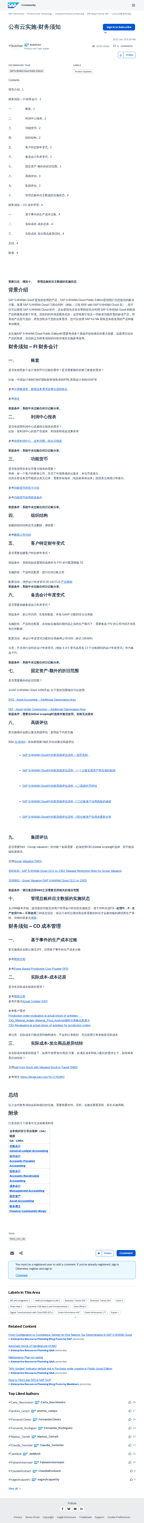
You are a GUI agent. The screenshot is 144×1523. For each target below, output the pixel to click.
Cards (118, 1300)
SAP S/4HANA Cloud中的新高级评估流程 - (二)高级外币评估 (59, 785)
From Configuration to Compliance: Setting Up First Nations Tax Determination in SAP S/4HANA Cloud (70, 1334)
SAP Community (16, 14)
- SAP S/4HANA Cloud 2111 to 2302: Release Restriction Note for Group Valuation (71, 870)
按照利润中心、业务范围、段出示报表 (38, 440)
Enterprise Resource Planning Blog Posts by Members (45, 1384)
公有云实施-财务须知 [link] (121, 14)
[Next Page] (74, 1317)
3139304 (19, 741)
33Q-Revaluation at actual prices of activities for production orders (49, 1025)
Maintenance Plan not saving (25, 1357)
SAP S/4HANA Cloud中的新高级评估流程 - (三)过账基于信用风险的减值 (66, 801)
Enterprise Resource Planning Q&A (33, 1350)
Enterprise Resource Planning (69, 14)
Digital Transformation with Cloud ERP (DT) (31, 1312)
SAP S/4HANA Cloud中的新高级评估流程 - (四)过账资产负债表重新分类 (66, 816)
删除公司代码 (22, 534)
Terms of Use (32, 1517)
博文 (17, 398)
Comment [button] (126, 1253)
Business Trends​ (98, 1300)
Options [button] (105, 33)
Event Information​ (93, 1312)
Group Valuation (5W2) (28, 861)
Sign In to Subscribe (119, 27)
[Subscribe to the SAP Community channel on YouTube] (75, 1508)
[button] (121, 55)
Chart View (15, 1306)
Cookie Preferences (118, 1517)
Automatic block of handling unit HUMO (32, 1346)
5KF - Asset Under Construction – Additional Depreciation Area (47, 709)
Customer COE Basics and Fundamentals (47, 1306)
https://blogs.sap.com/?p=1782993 (42, 1077)
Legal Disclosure (66, 1517)
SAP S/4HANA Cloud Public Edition (26, 71)
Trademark (85, 1517)
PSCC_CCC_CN (17, 1239)
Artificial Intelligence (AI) (46, 1300)
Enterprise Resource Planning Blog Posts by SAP (41, 1339)
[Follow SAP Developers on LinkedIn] (81, 1508)
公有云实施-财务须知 (34, 27)
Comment (22, 1275)
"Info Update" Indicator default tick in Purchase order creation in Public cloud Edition (60, 1368)
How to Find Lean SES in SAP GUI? (29, 1380)
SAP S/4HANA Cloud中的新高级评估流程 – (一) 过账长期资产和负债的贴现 (69, 770)
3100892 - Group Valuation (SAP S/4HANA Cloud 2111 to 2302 (47, 880)
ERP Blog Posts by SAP (98, 14)
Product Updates (83, 71)
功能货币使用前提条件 (28, 497)
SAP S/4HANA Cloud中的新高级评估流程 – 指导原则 (55, 755)
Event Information (67, 1312)
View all (13, 1488)
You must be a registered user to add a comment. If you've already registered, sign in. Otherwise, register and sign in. (67, 1266)
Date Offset (79, 1306)
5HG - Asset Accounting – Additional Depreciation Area (42, 699)
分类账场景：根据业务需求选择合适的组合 (40, 389)
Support (99, 1517)
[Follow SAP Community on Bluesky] (68, 1508)
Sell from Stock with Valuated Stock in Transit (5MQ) (46, 1067)
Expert (114, 1312)
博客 (34, 917)
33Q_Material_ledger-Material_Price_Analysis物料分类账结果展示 (49, 1020)
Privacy (18, 1517)
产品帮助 (66, 581)
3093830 (14, 870)
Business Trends (73, 1300)
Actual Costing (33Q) (35, 1001)
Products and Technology (39, 14)
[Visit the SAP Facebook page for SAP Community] (62, 1508)
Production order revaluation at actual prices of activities (45, 1015)
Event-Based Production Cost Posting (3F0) (41, 968)
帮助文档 (19, 959)
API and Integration (19, 1300)
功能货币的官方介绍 (26, 487)
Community (28, 5)
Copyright (48, 1517)
